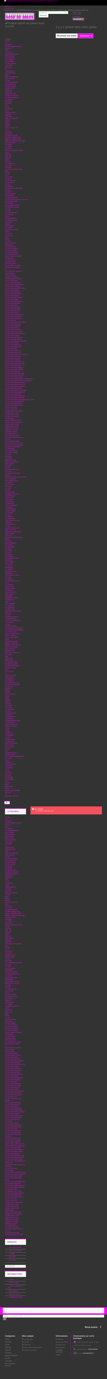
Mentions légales (13, 1283)
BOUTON (8, 154)
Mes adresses (26, 1345)
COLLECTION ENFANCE (12, 292)
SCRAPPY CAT (10, 722)
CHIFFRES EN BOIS (11, 277)
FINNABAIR (8, 573)
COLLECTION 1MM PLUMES (14, 377)
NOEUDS (8, 158)
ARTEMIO (8, 466)
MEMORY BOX (10, 651)
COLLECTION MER (11, 348)
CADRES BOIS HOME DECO (14, 411)
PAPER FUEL (9, 677)
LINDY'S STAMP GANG (12, 634)
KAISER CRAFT (10, 609)
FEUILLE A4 (9, 235)
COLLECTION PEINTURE (13, 330)
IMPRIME (8, 45)
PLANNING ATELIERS (12, 796)
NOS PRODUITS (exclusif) (13, 271)
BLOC (7, 50)
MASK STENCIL (10, 649)
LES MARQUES (10, 449)
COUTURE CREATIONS (12, 528)
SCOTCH (8, 711)
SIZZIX (7, 728)
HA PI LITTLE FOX (11, 592)
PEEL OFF (8, 156)
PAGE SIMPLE (9, 56)
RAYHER (8, 702)
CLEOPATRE (9, 513)
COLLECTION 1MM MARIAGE (14, 401)
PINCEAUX (8, 222)
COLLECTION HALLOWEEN (13, 298)
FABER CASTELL (10, 571)
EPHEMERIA (9, 568)
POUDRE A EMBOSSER (12, 137)
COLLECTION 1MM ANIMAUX (14, 367)
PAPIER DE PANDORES (12, 685)
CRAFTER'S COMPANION (13, 532)
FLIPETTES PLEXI (11, 409)
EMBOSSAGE (9, 71)
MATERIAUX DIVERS (11, 230)
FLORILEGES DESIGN (12, 581)
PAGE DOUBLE (10, 58)
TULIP (7, 770)
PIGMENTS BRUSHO (11, 95)
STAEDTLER (9, 734)
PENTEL (7, 692)
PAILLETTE (8, 133)
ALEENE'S (8, 456)
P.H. (6, 673)
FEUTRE (7, 211)
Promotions (59, 1339)
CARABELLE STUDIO (12, 494)
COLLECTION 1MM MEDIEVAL (14, 398)
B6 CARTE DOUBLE (11, 250)
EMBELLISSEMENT (11, 118)
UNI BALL (8, 771)
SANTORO (8, 705)
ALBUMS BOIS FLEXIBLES (13, 422)
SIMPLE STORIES (11, 726)
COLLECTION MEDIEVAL (13, 352)
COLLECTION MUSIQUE (12, 303)
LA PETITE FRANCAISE (12, 620)
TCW (6, 751)
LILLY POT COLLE (11, 632)
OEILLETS (8, 148)
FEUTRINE (8, 146)
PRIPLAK (8, 48)
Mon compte (28, 1336)
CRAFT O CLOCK (10, 530)
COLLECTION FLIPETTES (13, 294)
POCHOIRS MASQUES (12, 435)
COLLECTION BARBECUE (13, 345)
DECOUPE (8, 67)
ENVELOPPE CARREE (12, 267)
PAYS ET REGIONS (11, 281)
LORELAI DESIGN (10, 635)
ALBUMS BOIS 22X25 (12, 426)
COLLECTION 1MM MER (12, 394)
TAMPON (8, 103)
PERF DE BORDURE (11, 77)
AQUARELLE (9, 99)
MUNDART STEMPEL (12, 664)
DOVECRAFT (9, 560)
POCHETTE (8, 52)
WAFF (7, 781)
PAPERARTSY (9, 679)
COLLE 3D (8, 179)
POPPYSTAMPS (10, 694)
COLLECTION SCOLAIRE (13, 309)
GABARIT (8, 114)
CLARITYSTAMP (10, 511)
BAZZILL (7, 475)
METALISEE (9, 245)
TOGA (7, 760)
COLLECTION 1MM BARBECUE (15, 392)
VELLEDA (8, 775)
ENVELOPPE (9, 258)
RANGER (8, 700)
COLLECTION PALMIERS (13, 307)
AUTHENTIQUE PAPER (12, 473)
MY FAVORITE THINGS (12, 666)
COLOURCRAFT (10, 518)
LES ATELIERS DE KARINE (13, 628)
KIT (6, 269)
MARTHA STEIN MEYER (12, 645)
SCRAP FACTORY (11, 713)
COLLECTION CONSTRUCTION (15, 288)
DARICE (7, 539)
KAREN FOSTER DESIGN (13, 611)
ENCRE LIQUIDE (10, 86)
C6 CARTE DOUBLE (11, 248)
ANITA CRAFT (9, 464)
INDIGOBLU (8, 596)
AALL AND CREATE (11, 450)
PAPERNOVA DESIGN (12, 683)
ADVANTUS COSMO (11, 452)
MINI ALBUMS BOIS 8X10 (13, 420)
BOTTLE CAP (9, 484)
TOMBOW (8, 762)
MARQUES (11, 1242)
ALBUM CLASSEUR (11, 197)
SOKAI (7, 730)
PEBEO (7, 690)
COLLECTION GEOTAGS (13, 282)
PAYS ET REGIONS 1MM (13, 365)
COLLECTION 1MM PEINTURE (14, 375)
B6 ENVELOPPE (10, 262)
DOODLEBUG (9, 556)
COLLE (7, 175)
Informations (14, 1274)
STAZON (7, 737)
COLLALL (8, 515)
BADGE (7, 126)
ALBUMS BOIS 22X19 (12, 424)
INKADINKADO (9, 600)
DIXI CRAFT (9, 551)
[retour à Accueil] (7, 802)
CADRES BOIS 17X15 (12, 413)
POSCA (7, 696)
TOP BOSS (8, 766)
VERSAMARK (9, 779)
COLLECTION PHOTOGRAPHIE (15, 333)
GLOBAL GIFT (9, 586)
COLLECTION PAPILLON (13, 324)
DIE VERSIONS (10, 547)
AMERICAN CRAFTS (11, 462)
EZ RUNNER (9, 569)
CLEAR (7, 107)
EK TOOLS (8, 566)
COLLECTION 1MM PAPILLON (14, 373)
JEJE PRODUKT (10, 603)
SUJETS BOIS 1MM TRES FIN (14, 362)
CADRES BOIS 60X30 (12, 416)
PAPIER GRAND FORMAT (13, 46)
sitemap (58, 1355)
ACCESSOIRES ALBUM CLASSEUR (16, 199)
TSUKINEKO (9, 768)
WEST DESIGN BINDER (12, 790)
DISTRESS (8, 549)
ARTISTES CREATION (12, 469)
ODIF (6, 669)
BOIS (6, 105)
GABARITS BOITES (11, 432)
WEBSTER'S (9, 787)
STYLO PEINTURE (11, 213)
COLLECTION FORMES (12, 296)
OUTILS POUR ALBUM (12, 441)
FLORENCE (8, 579)
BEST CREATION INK (12, 481)
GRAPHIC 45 (9, 590)
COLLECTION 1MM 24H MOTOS (15, 384)
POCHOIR (8, 116)
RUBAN (7, 122)
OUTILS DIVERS (10, 194)
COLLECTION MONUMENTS (14, 301)
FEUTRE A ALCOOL (11, 220)
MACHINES (8, 186)
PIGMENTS (8, 90)
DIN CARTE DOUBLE (11, 252)
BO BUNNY (8, 483)
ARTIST (7, 467)
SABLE (7, 160)
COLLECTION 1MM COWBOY (14, 405)
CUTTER (7, 192)
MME (6, 656)
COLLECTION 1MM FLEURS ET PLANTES (18, 381)
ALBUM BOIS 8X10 (11, 201)
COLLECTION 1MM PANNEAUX (15, 396)
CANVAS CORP (10, 492)
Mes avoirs (25, 1342)
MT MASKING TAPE (11, 662)
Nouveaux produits (62, 1342)
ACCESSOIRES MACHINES (14, 188)
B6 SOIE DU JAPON (11, 254)
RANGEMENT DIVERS (12, 207)
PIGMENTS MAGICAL (12, 97)
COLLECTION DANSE (12, 290)
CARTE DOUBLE (10, 247)
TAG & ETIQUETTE (11, 128)
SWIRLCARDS (9, 745)
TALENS (7, 749)
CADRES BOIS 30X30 (12, 415)
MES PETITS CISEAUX (12, 652)
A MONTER (8, 109)
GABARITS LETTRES (12, 430)
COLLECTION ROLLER (12, 311)
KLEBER (7, 615)
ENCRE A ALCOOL (11, 94)
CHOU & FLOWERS (11, 505)
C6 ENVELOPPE (10, 260)
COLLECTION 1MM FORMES (14, 369)
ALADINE (8, 454)
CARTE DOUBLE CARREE (13, 256)
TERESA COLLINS (11, 753)
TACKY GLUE (9, 747)
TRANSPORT (9, 203)
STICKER (8, 131)
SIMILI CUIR (9, 65)
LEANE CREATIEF (11, 626)
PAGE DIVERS (9, 62)
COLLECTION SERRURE (13, 356)
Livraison (11, 1279)
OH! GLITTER (9, 671)
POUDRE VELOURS (11, 135)
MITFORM (8, 654)
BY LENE (8, 488)
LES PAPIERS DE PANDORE (14, 630)
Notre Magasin (13, 1291)
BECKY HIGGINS (10, 479)
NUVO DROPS (9, 163)
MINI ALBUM (9, 60)
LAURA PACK (9, 622)
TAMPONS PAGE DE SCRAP (14, 443)
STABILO (8, 732)
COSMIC (7, 526)
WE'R (6, 785)
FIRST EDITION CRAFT (12, 575)
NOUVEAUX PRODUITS (12, 447)
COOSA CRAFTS (10, 524)
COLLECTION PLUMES (12, 335)
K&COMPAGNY (10, 607)
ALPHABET (8, 145)
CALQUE (8, 241)
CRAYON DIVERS (10, 218)
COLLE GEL (9, 177)
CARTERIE (8, 233)
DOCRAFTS (8, 554)
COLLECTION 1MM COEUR (13, 388)
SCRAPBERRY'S (10, 717)
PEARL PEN (9, 686)
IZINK (7, 601)
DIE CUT (7, 439)
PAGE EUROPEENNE (12, 54)
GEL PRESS (9, 585)
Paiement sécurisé (14, 1294)
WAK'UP (7, 783)
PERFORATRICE (10, 73)
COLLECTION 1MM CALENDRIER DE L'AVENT (19, 399)
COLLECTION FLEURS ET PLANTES (16, 354)
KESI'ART (8, 613)
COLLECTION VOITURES (13, 316)
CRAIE (7, 216)
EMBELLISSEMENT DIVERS (14, 150)
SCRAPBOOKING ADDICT (13, 720)
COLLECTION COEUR (12, 343)
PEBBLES (8, 688)
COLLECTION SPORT (12, 328)
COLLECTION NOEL (11, 305)
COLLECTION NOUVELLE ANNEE (15, 322)
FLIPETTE (8, 165)
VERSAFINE (9, 777)
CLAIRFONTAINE (10, 509)
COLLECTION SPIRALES (13, 350)
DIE (6, 69)
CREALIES (8, 535)
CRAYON (8, 209)
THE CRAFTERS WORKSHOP (14, 756)
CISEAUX (8, 190)
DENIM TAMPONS (11, 543)
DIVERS (7, 173)
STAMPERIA (9, 736)
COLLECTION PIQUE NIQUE (14, 332)
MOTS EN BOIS (10, 275)
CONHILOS (8, 522)
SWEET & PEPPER (11, 743)
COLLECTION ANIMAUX (12, 286)
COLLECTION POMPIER (12, 326)
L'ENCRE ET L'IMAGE (12, 617)
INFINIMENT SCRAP (11, 598)
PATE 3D (8, 162)
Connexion (7, 6)
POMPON (8, 167)
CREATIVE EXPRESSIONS (13, 537)
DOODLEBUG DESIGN (12, 558)
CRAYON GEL (9, 214)
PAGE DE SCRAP (10, 675)
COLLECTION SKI (10, 320)
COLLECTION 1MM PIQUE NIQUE (15, 390)
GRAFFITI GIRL (10, 588)
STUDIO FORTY (10, 739)
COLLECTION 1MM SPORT (13, 403)
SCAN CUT (8, 707)
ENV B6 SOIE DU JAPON (13, 265)
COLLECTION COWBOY (12, 360)
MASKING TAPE (10, 143)
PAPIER (7, 41)
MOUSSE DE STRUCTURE (13, 169)
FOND (7, 111)
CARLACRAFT (9, 500)
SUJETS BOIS (9, 273)
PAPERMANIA (9, 681)
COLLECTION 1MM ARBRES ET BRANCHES (19, 379)
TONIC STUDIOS (10, 764)
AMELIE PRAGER (10, 460)
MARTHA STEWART (11, 647)
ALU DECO (8, 458)
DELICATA (8, 541)
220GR (7, 239)
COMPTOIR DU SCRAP (12, 520)
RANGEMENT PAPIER (12, 205)
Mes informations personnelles (32, 1347)
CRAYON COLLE (10, 180)
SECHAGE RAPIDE (11, 82)
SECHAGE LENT (10, 84)
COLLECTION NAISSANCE (13, 339)
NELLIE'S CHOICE (11, 668)
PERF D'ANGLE (10, 79)
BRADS (7, 124)
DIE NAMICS (9, 545)
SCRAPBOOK (9, 226)
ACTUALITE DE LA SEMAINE (14, 445)
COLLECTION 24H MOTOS (13, 337)
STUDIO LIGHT (10, 741)
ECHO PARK (9, 564)
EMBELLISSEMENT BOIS (13, 139)
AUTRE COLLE (9, 182)
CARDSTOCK (9, 498)
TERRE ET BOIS (10, 754)
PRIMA (7, 698)
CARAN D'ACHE (10, 496)
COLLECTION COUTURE (13, 358)
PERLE (7, 152)
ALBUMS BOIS (9, 418)
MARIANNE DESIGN (11, 641)
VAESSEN (8, 773)
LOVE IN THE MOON (11, 637)
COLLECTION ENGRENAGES (14, 284)
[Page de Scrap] (19, 16)
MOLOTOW (8, 658)
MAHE (7, 639)
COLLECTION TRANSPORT (13, 318)
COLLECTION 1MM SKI (12, 371)
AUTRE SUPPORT (11, 63)
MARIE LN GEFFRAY (11, 643)
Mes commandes (27, 1339)
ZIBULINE (8, 792)
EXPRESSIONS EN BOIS (13, 279)
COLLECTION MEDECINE (13, 347)
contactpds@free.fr (88, 1353)
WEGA (7, 788)
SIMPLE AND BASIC (11, 724)
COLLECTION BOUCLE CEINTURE (16, 341)
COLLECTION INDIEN (12, 299)
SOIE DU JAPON (10, 243)
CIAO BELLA (9, 507)
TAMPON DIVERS (10, 112)
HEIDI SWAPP (9, 594)
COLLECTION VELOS (12, 313)
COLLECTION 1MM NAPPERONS (15, 382)
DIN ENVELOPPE (10, 264)
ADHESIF (8, 224)
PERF (7, 75)
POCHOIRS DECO (11, 433)
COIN (6, 129)
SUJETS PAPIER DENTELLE (14, 437)
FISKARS (8, 577)
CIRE (6, 171)
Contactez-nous (9, 8)
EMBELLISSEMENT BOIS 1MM (15, 141)
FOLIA (7, 583)
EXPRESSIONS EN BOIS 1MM (14, 364)
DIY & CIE (8, 552)
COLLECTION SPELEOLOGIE (14, 315)
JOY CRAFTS (9, 605)
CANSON (8, 490)
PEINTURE (8, 92)
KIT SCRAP (8, 228)
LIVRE (7, 231)
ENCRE (7, 80)
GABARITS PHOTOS (11, 428)
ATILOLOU (8, 471)
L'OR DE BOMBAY (11, 618)
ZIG (6, 794)
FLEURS (7, 120)
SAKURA (8, 703)
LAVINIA (7, 624)
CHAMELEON (9, 503)
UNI (6, 43)
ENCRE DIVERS (10, 88)
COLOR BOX (9, 517)
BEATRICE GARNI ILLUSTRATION (16, 477)
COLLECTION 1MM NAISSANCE (15, 386)
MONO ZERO (9, 660)
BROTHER (8, 486)
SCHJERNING (9, 709)
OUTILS (7, 184)
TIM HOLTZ (8, 758)
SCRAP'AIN (8, 715)
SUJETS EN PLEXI (11, 407)
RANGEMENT (9, 196)
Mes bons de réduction (29, 1350)
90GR (6, 237)
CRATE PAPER (10, 534)
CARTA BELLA (9, 501)
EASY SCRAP (9, 562)
